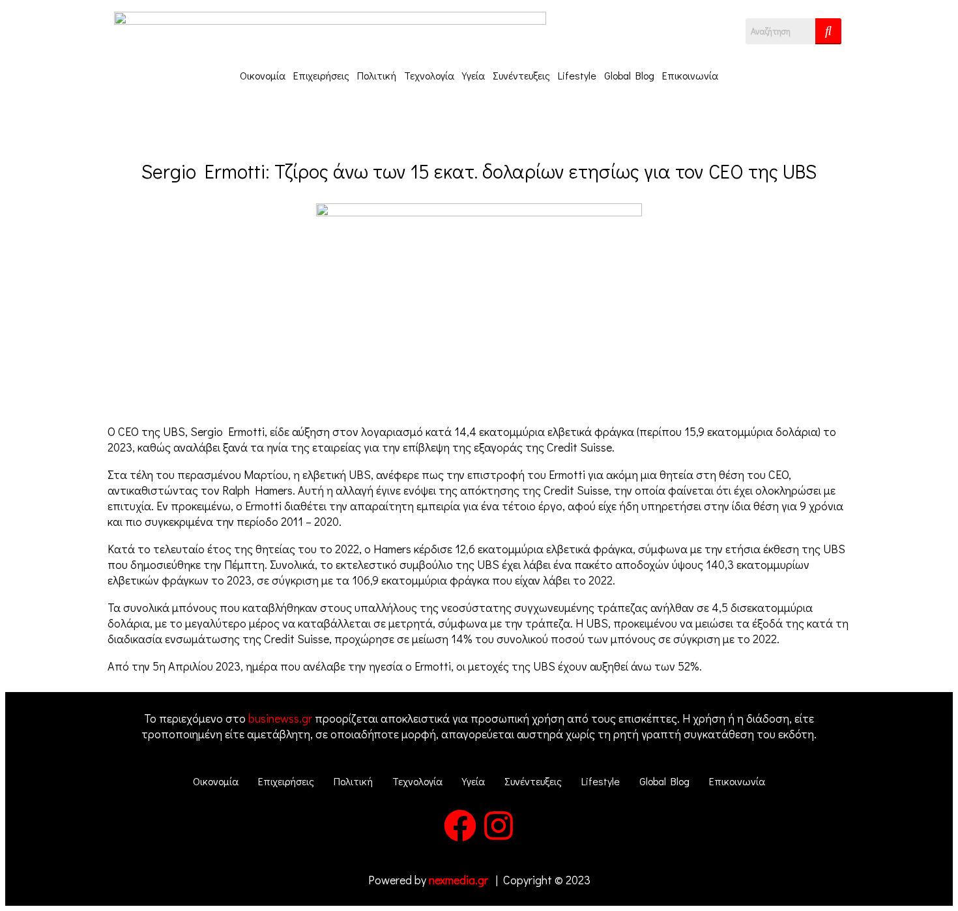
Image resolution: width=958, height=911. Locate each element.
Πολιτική (376, 75)
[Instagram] (498, 828)
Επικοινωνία (690, 75)
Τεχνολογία (429, 75)
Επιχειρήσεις (321, 75)
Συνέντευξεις (521, 75)
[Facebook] (460, 828)
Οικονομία (262, 75)
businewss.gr (280, 718)
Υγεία (473, 75)
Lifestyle (577, 75)
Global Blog (629, 75)
